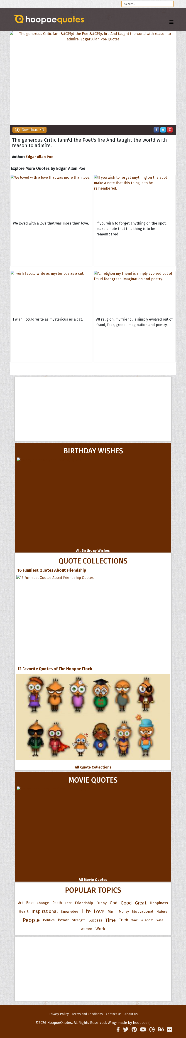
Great (141, 903)
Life (86, 911)
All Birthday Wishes (93, 550)
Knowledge (69, 911)
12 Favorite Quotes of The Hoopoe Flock (54, 668)
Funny (101, 903)
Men (112, 911)
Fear (68, 903)
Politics (49, 920)
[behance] (161, 1029)
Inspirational (45, 911)
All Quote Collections (93, 767)
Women (86, 929)
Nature (161, 911)
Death (57, 903)
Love (99, 911)
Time (110, 920)
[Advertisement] (93, 409)
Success (95, 920)
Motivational (142, 911)
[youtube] (143, 1029)
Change (43, 903)
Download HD (33, 130)
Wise (160, 920)
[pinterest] (134, 1029)
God (113, 902)
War (134, 920)
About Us (131, 1014)
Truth (123, 920)
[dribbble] (152, 1029)
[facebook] (118, 1029)
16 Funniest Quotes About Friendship (51, 570)
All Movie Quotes (93, 879)
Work (100, 928)
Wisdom (147, 920)
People (31, 920)
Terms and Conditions (87, 1014)
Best (30, 903)
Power (63, 920)
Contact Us (113, 1014)
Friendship (84, 903)
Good (126, 903)
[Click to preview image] (93, 78)
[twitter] (125, 1029)
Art (20, 903)
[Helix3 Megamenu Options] (171, 22)
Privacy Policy (59, 1014)
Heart (23, 911)
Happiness (159, 903)
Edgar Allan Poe (39, 157)
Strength (79, 920)
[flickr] (169, 1029)
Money (124, 911)
